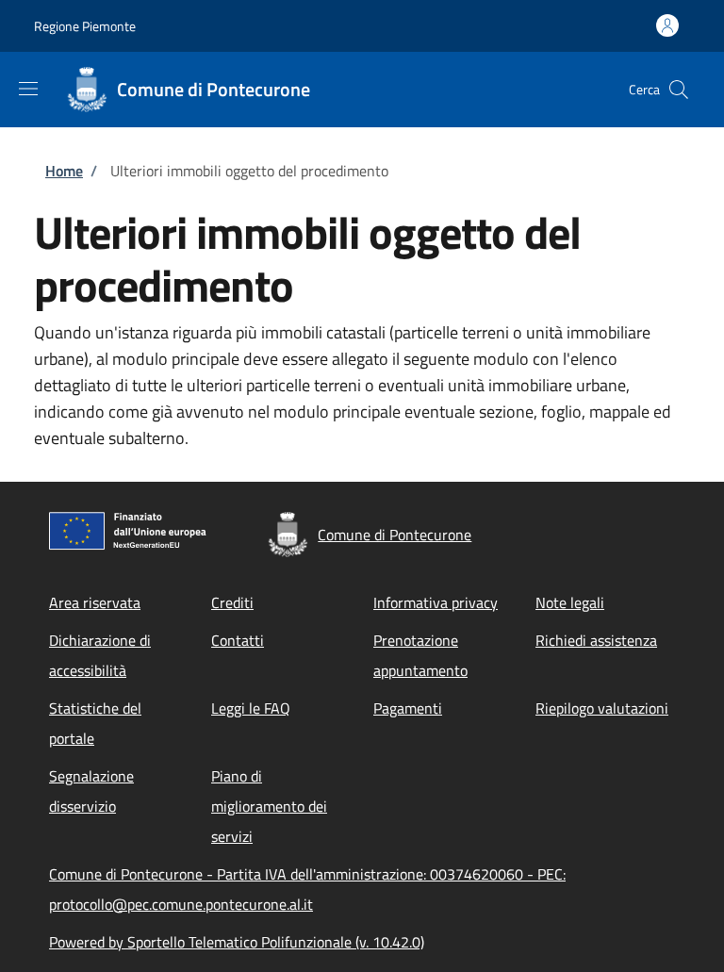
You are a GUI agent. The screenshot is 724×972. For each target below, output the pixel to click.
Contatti (237, 640)
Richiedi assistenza (596, 640)
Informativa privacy (435, 602)
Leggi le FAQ (250, 708)
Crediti (232, 602)
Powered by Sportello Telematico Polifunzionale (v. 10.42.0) (236, 942)
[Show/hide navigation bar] (28, 88)
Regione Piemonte (85, 26)
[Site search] (678, 89)
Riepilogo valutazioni (601, 708)
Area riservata (94, 602)
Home (64, 170)
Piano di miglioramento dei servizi (269, 806)
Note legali (569, 602)
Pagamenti (407, 708)
